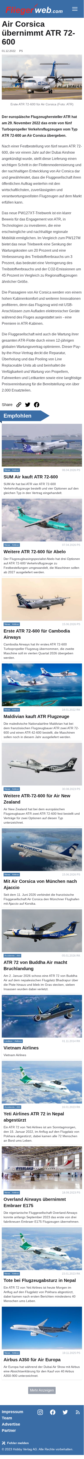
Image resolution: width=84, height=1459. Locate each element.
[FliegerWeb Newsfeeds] (77, 1412)
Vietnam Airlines (15, 997)
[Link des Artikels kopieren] (18, 404)
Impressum (12, 1412)
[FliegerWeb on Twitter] (65, 1421)
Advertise (11, 1424)
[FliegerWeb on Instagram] (40, 1421)
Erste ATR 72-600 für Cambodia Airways (34, 580)
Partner (9, 1430)
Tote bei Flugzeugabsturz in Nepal (29, 1230)
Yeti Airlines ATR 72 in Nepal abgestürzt (33, 1063)
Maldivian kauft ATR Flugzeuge (26, 666)
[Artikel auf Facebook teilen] (36, 404)
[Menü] (74, 9)
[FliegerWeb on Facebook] (52, 1421)
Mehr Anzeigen (42, 1390)
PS (21, 51)
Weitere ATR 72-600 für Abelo (25, 501)
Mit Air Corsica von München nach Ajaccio (35, 831)
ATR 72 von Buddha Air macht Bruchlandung (37, 912)
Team (7, 1418)
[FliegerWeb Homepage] (34, 9)
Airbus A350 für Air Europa (23, 1309)
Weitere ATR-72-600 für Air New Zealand (34, 745)
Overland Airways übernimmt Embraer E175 (36, 1149)
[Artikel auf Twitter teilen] (27, 404)
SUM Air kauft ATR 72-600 (22, 426)
